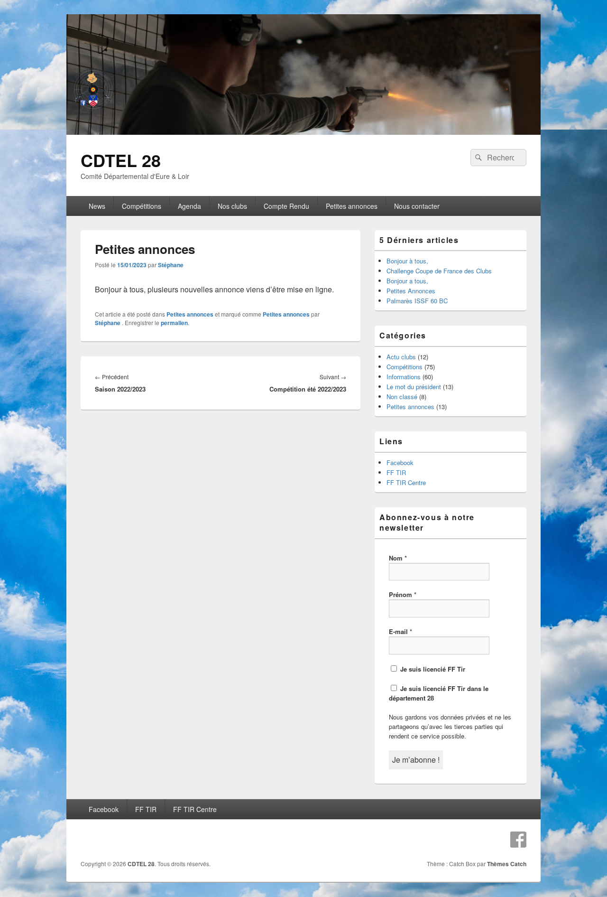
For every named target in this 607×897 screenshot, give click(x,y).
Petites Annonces (410, 290)
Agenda (189, 206)
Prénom (402, 594)
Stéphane (171, 265)
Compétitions (141, 206)
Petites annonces (351, 206)
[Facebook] (518, 840)
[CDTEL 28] (303, 131)
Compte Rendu (286, 206)
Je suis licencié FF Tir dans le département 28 (438, 693)
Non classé (401, 396)
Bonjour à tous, (407, 260)
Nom (398, 557)
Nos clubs (232, 206)
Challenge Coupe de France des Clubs (439, 270)
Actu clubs (401, 356)
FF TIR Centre (406, 482)
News (97, 206)
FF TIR (396, 472)
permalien (174, 322)
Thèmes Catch (506, 864)
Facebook (400, 462)
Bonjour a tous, (407, 280)
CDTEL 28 (121, 160)
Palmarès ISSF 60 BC (417, 300)
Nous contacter (417, 206)
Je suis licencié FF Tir (431, 668)
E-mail (400, 631)
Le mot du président (413, 386)
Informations (403, 376)
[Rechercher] (477, 157)
